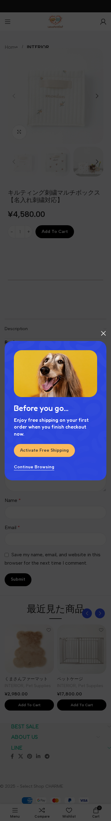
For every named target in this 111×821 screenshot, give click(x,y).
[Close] (103, 333)
